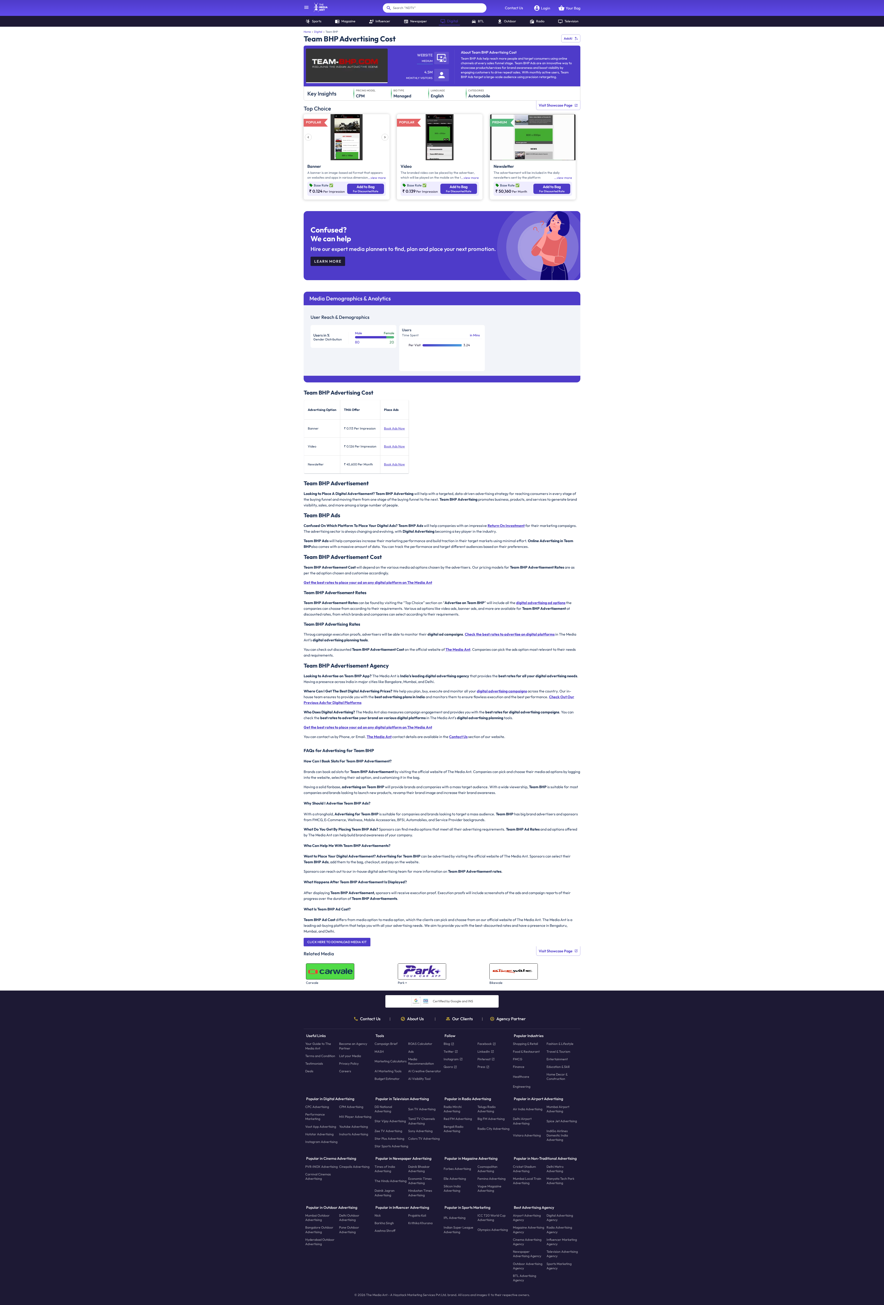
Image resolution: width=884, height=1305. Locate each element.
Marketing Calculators (391, 1061)
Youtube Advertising (353, 1127)
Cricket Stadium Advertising (524, 1169)
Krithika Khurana (420, 1223)
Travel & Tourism (558, 1051)
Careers (345, 1071)
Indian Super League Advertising (458, 1230)
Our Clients (462, 1018)
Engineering (521, 1086)
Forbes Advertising (457, 1169)
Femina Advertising (491, 1179)
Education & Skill (558, 1067)
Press (481, 1067)
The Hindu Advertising (391, 1181)
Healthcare (521, 1077)
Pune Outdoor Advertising (349, 1230)
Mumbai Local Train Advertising (527, 1181)
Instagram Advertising (321, 1142)
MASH (379, 1051)
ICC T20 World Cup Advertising (491, 1217)
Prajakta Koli (417, 1215)
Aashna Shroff (385, 1231)
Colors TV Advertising (424, 1138)
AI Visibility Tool (419, 1079)
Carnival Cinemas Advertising (318, 1176)
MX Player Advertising (355, 1117)
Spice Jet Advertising (562, 1121)
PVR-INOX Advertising (321, 1167)
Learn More (327, 261)
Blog (447, 1044)
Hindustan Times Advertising (420, 1193)
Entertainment (557, 1059)
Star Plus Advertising (389, 1138)
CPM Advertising (351, 1107)
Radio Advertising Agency (559, 1230)
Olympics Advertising (492, 1230)
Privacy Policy (349, 1063)
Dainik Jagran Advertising (385, 1193)
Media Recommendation (421, 1061)
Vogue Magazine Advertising (489, 1188)
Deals (309, 1071)
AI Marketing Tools (388, 1071)
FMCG (517, 1059)
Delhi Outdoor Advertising (349, 1217)
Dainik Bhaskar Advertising (419, 1169)
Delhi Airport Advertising (522, 1121)
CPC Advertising (317, 1107)
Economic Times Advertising (420, 1181)
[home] (318, 10)
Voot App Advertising (320, 1127)
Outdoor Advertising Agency (527, 1266)
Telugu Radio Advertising (486, 1109)
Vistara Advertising (527, 1135)
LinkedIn (483, 1051)
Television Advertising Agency (562, 1254)
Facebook (484, 1044)
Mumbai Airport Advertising (558, 1109)
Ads (411, 1051)
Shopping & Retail (525, 1044)
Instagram (451, 1059)
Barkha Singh (384, 1223)
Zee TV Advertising (388, 1131)
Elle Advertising (455, 1179)
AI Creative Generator (424, 1071)
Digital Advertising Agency (560, 1217)
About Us (415, 1018)
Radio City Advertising (493, 1129)
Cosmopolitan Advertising (487, 1169)
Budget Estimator (387, 1079)
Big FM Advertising (491, 1119)
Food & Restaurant (526, 1051)
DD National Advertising (383, 1109)
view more (378, 178)
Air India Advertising (527, 1109)
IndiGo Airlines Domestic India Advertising (557, 1135)
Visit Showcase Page (556, 105)
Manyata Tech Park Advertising (560, 1181)
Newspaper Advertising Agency (527, 1254)
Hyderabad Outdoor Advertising (319, 1242)
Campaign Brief (386, 1044)
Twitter (449, 1051)
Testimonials (314, 1063)
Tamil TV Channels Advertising (421, 1121)
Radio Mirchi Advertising (453, 1109)
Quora (448, 1067)
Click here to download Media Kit (337, 942)
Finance (518, 1067)
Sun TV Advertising (422, 1109)
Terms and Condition (320, 1056)
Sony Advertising (420, 1131)
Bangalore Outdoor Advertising (319, 1230)
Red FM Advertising (458, 1119)
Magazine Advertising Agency (528, 1230)
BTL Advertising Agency (524, 1278)
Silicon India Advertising (452, 1188)
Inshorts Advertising (353, 1134)
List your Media (350, 1056)
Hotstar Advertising (319, 1134)
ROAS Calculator (420, 1044)
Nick (378, 1215)
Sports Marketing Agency (559, 1266)
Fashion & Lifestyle (560, 1044)
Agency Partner (511, 1018)
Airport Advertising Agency (527, 1217)
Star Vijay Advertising (390, 1121)
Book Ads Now (394, 428)
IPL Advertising (454, 1218)
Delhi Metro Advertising (555, 1169)
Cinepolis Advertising (354, 1167)
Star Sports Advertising (391, 1146)
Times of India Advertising (385, 1169)
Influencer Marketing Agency (562, 1242)
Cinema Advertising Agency (527, 1242)
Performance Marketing (315, 1117)
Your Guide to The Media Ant (318, 1046)
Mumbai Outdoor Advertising (317, 1217)
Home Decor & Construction (557, 1076)
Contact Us (514, 8)
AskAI (568, 38)
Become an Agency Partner (353, 1046)
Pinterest (484, 1059)
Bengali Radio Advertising (453, 1129)
